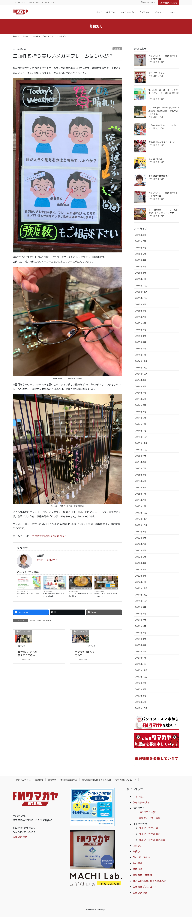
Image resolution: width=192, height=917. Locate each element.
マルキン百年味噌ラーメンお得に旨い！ (80, 595)
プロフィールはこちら (46, 560)
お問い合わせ (20, 836)
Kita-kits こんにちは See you (28, 595)
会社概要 (39, 779)
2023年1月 (140, 506)
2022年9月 (140, 531)
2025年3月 (140, 342)
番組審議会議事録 (68, 779)
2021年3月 (140, 645)
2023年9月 (140, 455)
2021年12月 (141, 588)
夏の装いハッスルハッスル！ (162, 142)
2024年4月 (140, 411)
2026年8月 (140, 235)
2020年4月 (140, 695)
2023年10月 (141, 449)
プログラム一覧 (147, 812)
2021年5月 (140, 632)
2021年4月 (140, 638)
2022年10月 (141, 525)
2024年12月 (141, 361)
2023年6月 (140, 474)
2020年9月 (140, 682)
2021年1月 (140, 657)
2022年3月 (140, 569)
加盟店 (117, 48)
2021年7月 (140, 619)
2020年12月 (141, 664)
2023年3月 (140, 493)
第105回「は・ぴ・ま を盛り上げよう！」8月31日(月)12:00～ (163, 93)
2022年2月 (140, 575)
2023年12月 (141, 436)
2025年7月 (140, 317)
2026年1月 (140, 279)
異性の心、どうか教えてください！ (27, 653)
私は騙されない (155, 159)
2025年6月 (140, 323)
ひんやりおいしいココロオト (162, 125)
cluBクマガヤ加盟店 (149, 834)
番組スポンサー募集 (149, 818)
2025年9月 (140, 304)
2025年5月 (140, 329)
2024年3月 (140, 417)
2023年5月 (140, 481)
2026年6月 (140, 247)
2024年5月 (140, 405)
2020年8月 (140, 689)
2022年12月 (141, 512)
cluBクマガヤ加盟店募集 (152, 839)
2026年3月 (140, 266)
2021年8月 (140, 613)
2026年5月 (140, 253)
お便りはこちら (170, 2)
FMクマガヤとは (23, 779)
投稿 (39, 620)
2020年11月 (141, 670)
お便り (136, 851)
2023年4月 (140, 487)
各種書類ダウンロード (125, 779)
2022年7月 (140, 544)
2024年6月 (140, 399)
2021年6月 (140, 626)
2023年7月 (140, 468)
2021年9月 (140, 607)
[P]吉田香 (47, 620)
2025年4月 (140, 335)
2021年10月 (141, 600)
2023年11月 (141, 443)
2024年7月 (140, 392)
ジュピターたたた (156, 73)
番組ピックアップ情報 (109, 588)
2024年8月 (140, 386)
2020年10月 (141, 676)
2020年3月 (140, 702)
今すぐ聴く (139, 796)
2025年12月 (141, 285)
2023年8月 (140, 462)
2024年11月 (141, 367)
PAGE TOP (184, 887)
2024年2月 (140, 424)
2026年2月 (140, 272)
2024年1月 (140, 430)
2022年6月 (140, 550)
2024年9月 (140, 380)
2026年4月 (140, 260)
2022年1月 (140, 582)
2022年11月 (141, 518)
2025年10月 (141, 298)
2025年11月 (141, 291)
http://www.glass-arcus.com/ (49, 536)
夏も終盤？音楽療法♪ (158, 176)
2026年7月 (140, 241)
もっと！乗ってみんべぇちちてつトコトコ (106, 595)
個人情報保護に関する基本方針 (96, 779)
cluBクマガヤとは (148, 828)
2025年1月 (140, 354)
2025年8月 (140, 310)
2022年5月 (140, 556)
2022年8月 (140, 537)
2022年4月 (140, 563)
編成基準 (52, 779)
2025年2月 (140, 348)
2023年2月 (140, 500)
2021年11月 (141, 594)
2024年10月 (141, 373)
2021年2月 (140, 651)
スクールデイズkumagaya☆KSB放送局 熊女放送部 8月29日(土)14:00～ (163, 110)
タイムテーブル (141, 802)
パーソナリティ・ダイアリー (81, 588)
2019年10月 (141, 708)
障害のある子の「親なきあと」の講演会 (53, 595)
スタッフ (137, 845)
